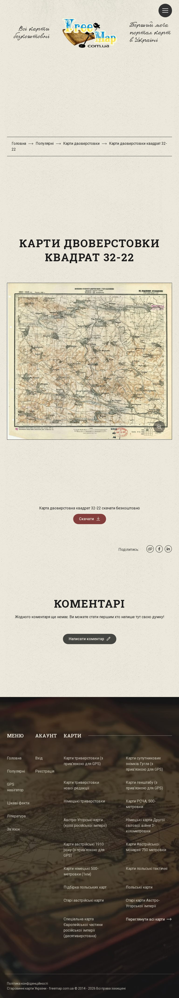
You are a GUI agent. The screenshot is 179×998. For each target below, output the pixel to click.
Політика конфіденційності (27, 983)
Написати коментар (86, 639)
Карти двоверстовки (81, 143)
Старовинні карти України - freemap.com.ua (40, 988)
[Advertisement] (89, 94)
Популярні (45, 143)
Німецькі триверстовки (84, 801)
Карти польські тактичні (146, 868)
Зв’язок (13, 829)
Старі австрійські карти (84, 900)
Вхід (39, 758)
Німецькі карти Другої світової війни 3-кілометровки (145, 825)
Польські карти (139, 887)
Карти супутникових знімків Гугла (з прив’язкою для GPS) (144, 764)
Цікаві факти (18, 803)
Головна (19, 143)
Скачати (86, 519)
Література (16, 816)
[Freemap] (89, 33)
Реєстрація (44, 771)
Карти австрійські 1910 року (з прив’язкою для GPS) (84, 850)
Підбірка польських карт (85, 887)
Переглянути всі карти (145, 919)
